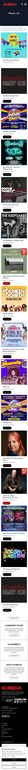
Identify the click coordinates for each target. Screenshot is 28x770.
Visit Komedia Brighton (7, 736)
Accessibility (4, 723)
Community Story (14, 635)
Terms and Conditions (7, 729)
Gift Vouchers (5, 725)
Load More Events (14, 618)
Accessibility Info (14, 655)
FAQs (3, 727)
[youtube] (8, 716)
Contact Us (4, 731)
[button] (22, 4)
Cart (3, 734)
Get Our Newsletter (8, 742)
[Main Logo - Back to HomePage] (8, 4)
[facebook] (3, 716)
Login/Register (5, 732)
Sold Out (6, 283)
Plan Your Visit (14, 677)
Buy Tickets (7, 101)
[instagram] (6, 716)
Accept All (14, 759)
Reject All (14, 767)
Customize (14, 763)
